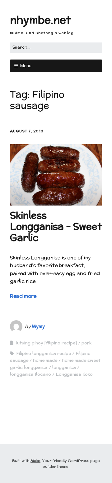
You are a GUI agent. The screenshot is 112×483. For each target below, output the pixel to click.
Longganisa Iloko (74, 374)
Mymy (38, 326)
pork (86, 343)
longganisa (64, 367)
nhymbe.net (40, 19)
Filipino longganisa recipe (43, 353)
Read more (23, 295)
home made (45, 360)
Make (35, 460)
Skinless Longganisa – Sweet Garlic (56, 226)
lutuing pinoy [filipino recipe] (46, 343)
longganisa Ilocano (30, 374)
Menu (25, 66)
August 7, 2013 (27, 131)
